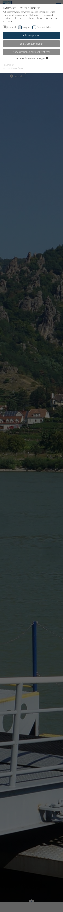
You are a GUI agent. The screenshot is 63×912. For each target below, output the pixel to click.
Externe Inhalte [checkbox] (44, 27)
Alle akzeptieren (31, 35)
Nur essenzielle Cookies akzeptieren (31, 52)
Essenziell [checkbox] (11, 27)
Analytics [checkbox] (26, 27)
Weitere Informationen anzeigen (30, 58)
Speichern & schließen (31, 43)
